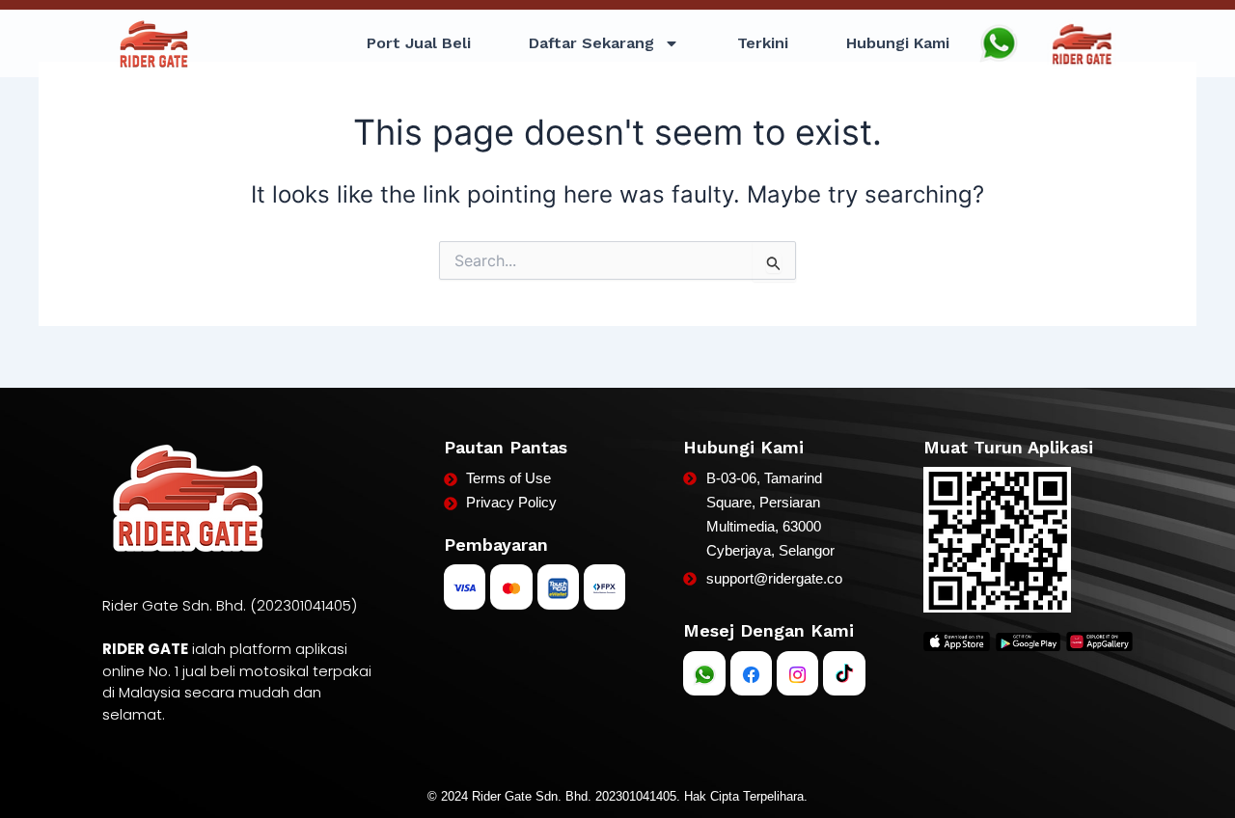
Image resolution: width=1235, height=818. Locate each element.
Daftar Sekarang (591, 43)
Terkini (762, 43)
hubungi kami (897, 43)
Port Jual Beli (419, 43)
